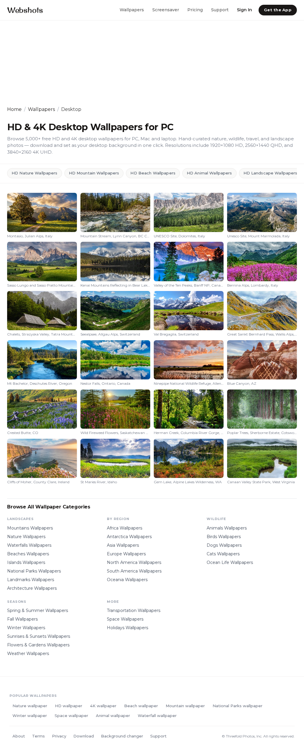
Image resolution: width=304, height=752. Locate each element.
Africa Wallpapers (124, 528)
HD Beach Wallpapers (152, 173)
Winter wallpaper (29, 715)
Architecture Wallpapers (32, 588)
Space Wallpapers (125, 619)
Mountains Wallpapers (30, 528)
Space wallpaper (71, 715)
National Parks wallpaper (237, 705)
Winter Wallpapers (26, 627)
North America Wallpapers (134, 562)
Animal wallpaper (113, 715)
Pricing (195, 9)
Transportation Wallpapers (133, 610)
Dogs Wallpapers (224, 545)
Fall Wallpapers (22, 619)
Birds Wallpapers (224, 536)
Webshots (25, 10)
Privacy (59, 736)
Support (220, 9)
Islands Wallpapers (26, 562)
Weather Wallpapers (28, 653)
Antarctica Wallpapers (129, 536)
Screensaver (165, 9)
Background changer (122, 736)
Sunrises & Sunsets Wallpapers (38, 636)
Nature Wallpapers (26, 536)
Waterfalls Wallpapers (29, 545)
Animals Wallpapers (227, 528)
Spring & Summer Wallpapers (37, 610)
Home (14, 109)
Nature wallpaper (29, 705)
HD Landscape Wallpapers (270, 173)
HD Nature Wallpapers (35, 173)
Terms (38, 736)
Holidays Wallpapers (127, 627)
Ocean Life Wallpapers (230, 562)
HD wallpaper (68, 705)
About (18, 736)
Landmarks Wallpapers (30, 579)
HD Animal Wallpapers (209, 173)
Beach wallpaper (141, 705)
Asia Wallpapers (123, 545)
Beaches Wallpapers (28, 554)
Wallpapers (132, 9)
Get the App (278, 9)
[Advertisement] (152, 63)
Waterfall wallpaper (157, 715)
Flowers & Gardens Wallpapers (38, 645)
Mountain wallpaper (185, 705)
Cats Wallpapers (223, 554)
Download (83, 736)
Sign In (244, 9)
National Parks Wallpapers (34, 571)
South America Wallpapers (134, 571)
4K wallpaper (103, 705)
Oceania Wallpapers (127, 579)
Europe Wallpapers (126, 554)
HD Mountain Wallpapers (94, 173)
